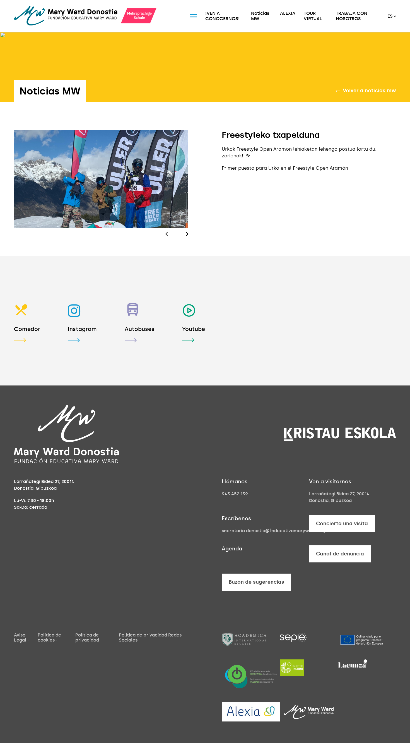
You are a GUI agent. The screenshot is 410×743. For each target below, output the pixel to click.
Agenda (232, 548)
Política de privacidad (87, 637)
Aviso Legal (20, 637)
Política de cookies (49, 637)
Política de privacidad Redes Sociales (150, 637)
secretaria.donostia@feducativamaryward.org (273, 530)
